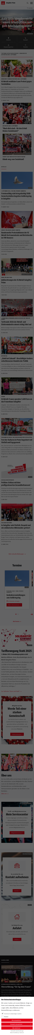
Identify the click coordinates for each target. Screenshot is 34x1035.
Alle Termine (16, 621)
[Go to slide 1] (16, 614)
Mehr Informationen (13, 605)
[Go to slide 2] (18, 614)
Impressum (22, 1032)
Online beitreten (16, 734)
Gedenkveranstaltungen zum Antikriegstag (16, 596)
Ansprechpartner (8, 47)
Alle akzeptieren (16, 1020)
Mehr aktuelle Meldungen (16, 554)
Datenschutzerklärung (14, 1032)
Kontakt (25, 40)
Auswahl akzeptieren (16, 1024)
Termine (25, 47)
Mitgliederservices (16, 833)
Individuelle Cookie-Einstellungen (17, 1030)
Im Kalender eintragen (14, 601)
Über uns (4, 793)
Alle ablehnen (16, 1028)
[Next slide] (32, 614)
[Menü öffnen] (31, 3)
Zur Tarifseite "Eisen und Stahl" (10, 691)
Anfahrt (8, 40)
